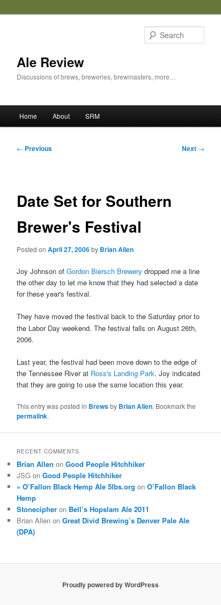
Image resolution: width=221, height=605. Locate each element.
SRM (92, 115)
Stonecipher (37, 509)
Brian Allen (117, 249)
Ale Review (50, 62)
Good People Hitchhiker (105, 464)
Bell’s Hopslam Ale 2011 (109, 509)
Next (193, 148)
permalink (32, 416)
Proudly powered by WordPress (110, 584)
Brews (98, 406)
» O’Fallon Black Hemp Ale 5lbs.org (76, 486)
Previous (34, 148)
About (61, 115)
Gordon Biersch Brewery (104, 271)
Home (28, 115)
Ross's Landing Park (122, 373)
